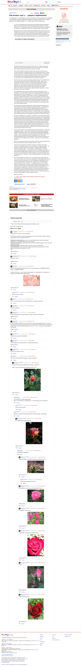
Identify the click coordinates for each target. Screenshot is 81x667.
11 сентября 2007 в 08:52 (23, 340)
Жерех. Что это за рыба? (46, 198)
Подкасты (43, 5)
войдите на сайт (36, 223)
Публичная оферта (55, 639)
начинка (36, 176)
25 (32, 13)
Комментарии (37, 5)
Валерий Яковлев (16, 349)
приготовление (30, 176)
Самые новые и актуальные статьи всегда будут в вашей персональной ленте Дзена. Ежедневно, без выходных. (63, 34)
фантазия (24, 176)
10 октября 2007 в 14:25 (23, 321)
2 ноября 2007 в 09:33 (33, 457)
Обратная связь (67, 636)
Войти (60, 1)
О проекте (54, 634)
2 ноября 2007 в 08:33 (29, 450)
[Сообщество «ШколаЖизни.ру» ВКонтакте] (55, 5)
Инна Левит (15, 298)
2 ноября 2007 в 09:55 (22, 266)
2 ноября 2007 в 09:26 (33, 562)
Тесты (30, 5)
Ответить (14, 253)
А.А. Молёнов (15, 231)
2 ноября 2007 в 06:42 (26, 397)
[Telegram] (43, 13)
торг (21, 176)
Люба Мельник (16, 397)
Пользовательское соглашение (7, 655)
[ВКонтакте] (40, 13)
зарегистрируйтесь (27, 223)
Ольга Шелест (15, 305)
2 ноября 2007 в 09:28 (33, 508)
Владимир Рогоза (16, 312)
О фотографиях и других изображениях (9, 657)
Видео (48, 5)
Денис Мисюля (15, 340)
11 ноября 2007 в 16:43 (22, 231)
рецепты (43, 176)
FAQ (53, 636)
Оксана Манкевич (15, 292)
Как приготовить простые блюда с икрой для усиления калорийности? (47, 205)
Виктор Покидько (16, 333)
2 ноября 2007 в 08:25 (30, 418)
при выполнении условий (20, 659)
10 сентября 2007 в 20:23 (24, 349)
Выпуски (15, 5)
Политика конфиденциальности (7, 654)
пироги (18, 176)
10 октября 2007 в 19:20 (22, 305)
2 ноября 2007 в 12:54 (23, 292)
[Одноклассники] (42, 13)
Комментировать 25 (19, 184)
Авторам (53, 638)
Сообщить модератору (30, 231)
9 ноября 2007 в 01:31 (25, 256)
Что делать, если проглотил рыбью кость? (24, 205)
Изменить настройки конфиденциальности (9, 664)
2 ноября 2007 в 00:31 (27, 362)
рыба (39, 176)
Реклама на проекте (68, 634)
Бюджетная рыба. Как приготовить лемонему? (24, 199)
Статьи (26, 5)
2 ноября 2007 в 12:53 (26, 405)
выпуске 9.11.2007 (22, 188)
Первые (18, 221)
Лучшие (22, 221)
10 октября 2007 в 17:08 (23, 312)
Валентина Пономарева (18, 362)
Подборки (21, 5)
